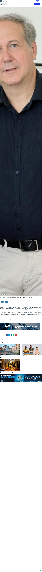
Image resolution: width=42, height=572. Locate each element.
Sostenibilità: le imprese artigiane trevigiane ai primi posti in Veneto (10, 357)
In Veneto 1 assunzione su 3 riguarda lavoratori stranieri (31, 356)
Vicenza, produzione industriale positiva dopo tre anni (9, 372)
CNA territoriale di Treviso (15, 319)
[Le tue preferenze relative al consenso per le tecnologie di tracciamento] (40, 570)
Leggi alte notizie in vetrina (4, 321)
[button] (41, 1)
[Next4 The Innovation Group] (20, 329)
